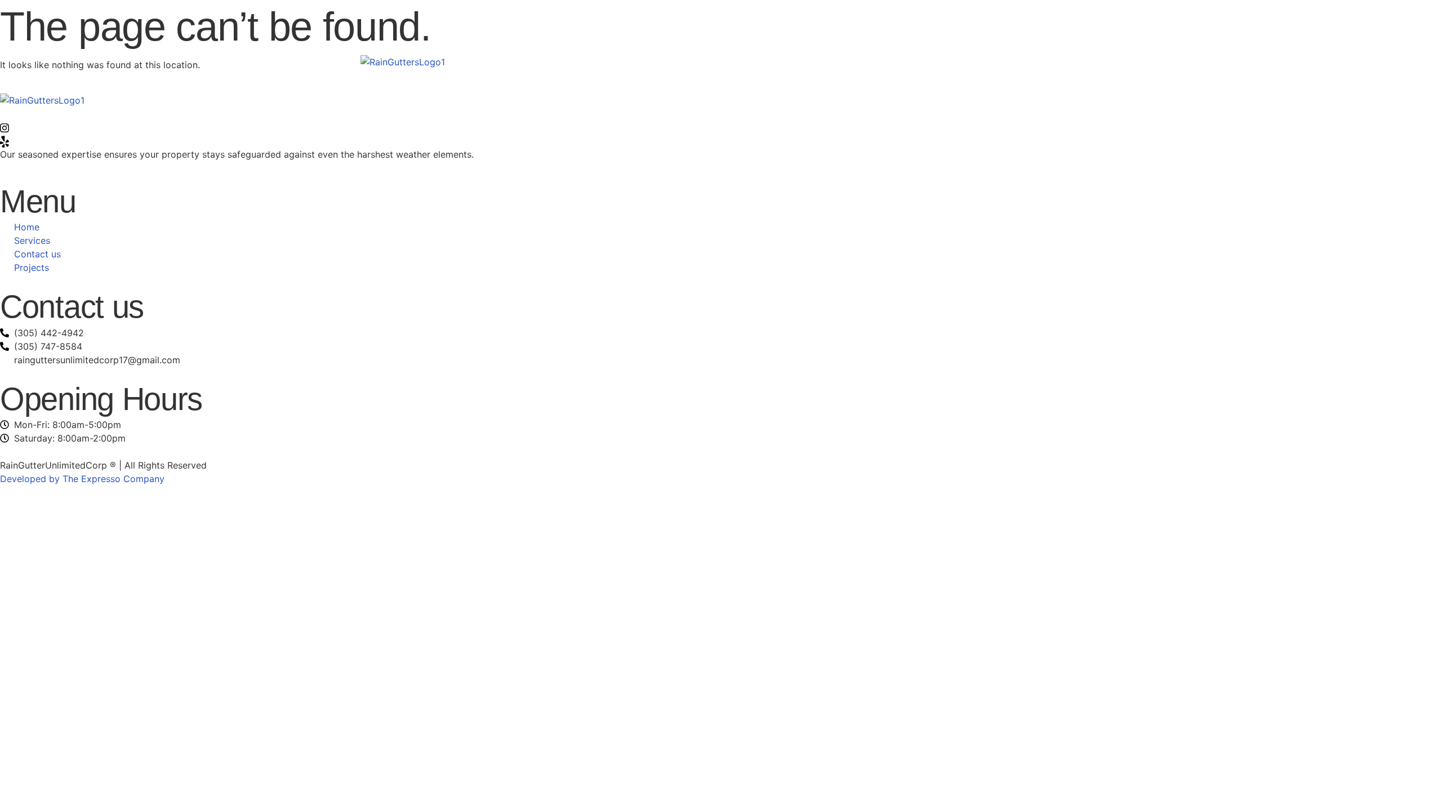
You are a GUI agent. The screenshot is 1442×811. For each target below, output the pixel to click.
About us (728, 61)
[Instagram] (721, 127)
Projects (795, 61)
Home (607, 61)
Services (663, 61)
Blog (852, 61)
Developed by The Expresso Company (82, 478)
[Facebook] (721, 114)
